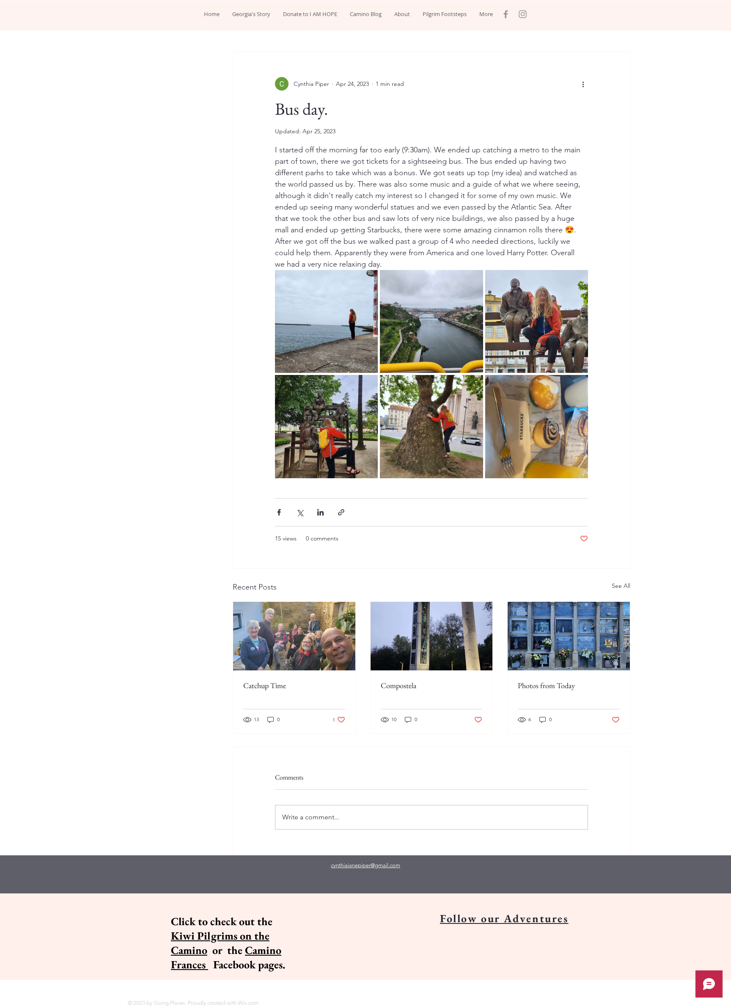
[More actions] (583, 84)
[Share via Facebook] (279, 512)
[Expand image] (326, 321)
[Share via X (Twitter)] (300, 512)
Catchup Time (264, 685)
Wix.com (248, 1003)
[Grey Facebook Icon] (505, 14)
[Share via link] (341, 512)
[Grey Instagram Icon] (522, 14)
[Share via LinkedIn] (320, 512)
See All (621, 586)
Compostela (398, 685)
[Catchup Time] (294, 636)
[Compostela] (432, 636)
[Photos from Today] (569, 636)
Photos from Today (546, 685)
